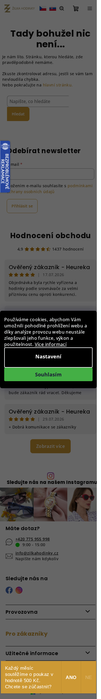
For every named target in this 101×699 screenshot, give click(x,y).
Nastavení (48, 356)
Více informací (51, 344)
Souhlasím (48, 374)
